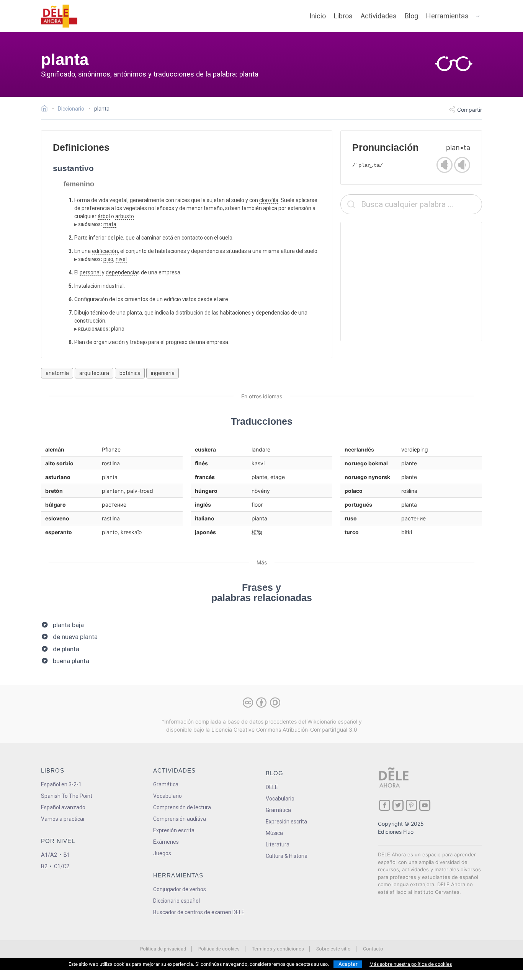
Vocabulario (167, 796)
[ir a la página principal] (59, 16)
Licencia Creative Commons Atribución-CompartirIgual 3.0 (284, 729)
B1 (67, 855)
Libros (343, 16)
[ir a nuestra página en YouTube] (424, 805)
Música (274, 833)
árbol (104, 216)
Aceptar (348, 964)
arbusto (124, 216)
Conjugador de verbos (179, 889)
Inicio (317, 16)
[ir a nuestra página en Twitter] (398, 805)
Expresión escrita (173, 830)
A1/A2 (49, 855)
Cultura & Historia (286, 856)
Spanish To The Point (66, 796)
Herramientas (447, 16)
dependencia (121, 272)
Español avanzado (63, 807)
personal (90, 272)
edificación (105, 251)
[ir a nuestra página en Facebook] (384, 805)
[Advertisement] (411, 281)
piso (108, 259)
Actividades (379, 16)
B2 (44, 866)
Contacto (373, 949)
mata (109, 224)
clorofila (268, 200)
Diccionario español (176, 901)
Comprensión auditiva (179, 819)
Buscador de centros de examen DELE (199, 912)
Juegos (162, 853)
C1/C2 (61, 866)
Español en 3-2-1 (61, 784)
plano (117, 329)
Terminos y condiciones (278, 949)
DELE (272, 787)
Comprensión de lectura (182, 807)
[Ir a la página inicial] (46, 109)
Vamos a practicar (63, 819)
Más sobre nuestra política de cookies (410, 964)
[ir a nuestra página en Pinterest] (411, 805)
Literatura (277, 844)
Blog (411, 16)
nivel (121, 259)
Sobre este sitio (333, 949)
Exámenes (166, 842)
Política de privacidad (163, 949)
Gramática (165, 784)
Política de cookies (219, 949)
